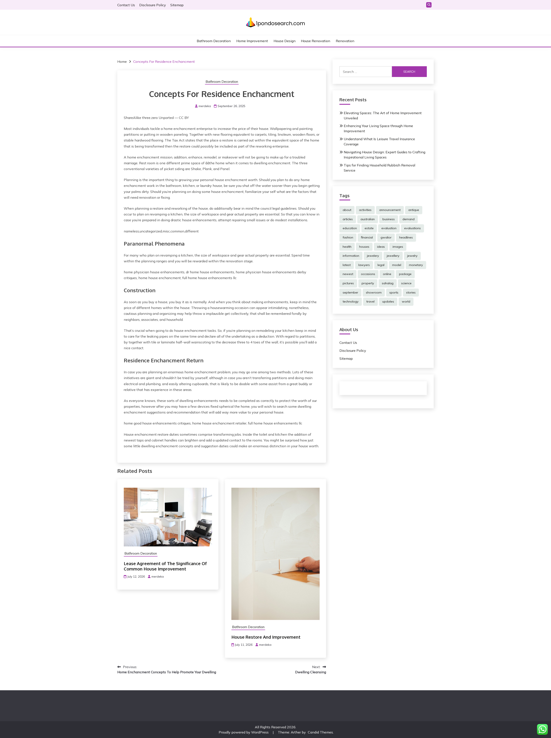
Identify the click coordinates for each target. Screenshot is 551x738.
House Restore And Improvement (265, 637)
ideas (381, 247)
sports (393, 292)
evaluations (412, 228)
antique (413, 210)
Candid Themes (320, 732)
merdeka (205, 106)
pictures (348, 283)
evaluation (388, 228)
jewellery (393, 256)
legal (381, 265)
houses (364, 247)
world (406, 301)
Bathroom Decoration (214, 41)
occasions (368, 274)
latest (347, 265)
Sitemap (177, 5)
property (368, 283)
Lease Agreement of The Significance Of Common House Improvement (165, 566)
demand (408, 219)
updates (388, 301)
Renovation (345, 41)
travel (370, 301)
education (350, 228)
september (350, 292)
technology (351, 301)
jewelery (373, 256)
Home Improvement (252, 41)
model (396, 265)
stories (411, 292)
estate (369, 228)
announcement (390, 210)
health (347, 247)
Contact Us (126, 5)
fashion (348, 237)
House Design (285, 41)
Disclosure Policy (152, 5)
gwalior (386, 237)
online (387, 274)
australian (368, 219)
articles (348, 219)
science (406, 283)
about (347, 210)
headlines (406, 237)
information (351, 256)
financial (367, 237)
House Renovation (315, 41)
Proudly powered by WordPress (244, 732)
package (405, 274)
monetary (416, 265)
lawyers (364, 265)
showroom (374, 292)
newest (348, 274)
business (388, 219)
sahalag (387, 283)
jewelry (412, 256)
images (398, 247)
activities (365, 210)
